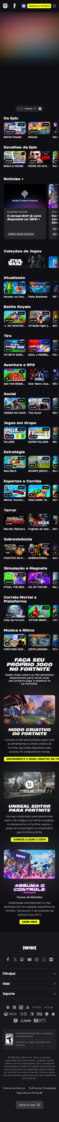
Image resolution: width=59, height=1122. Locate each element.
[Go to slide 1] (18, 108)
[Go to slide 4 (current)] (32, 108)
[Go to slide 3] (25, 108)
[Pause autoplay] (40, 108)
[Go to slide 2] (22, 108)
